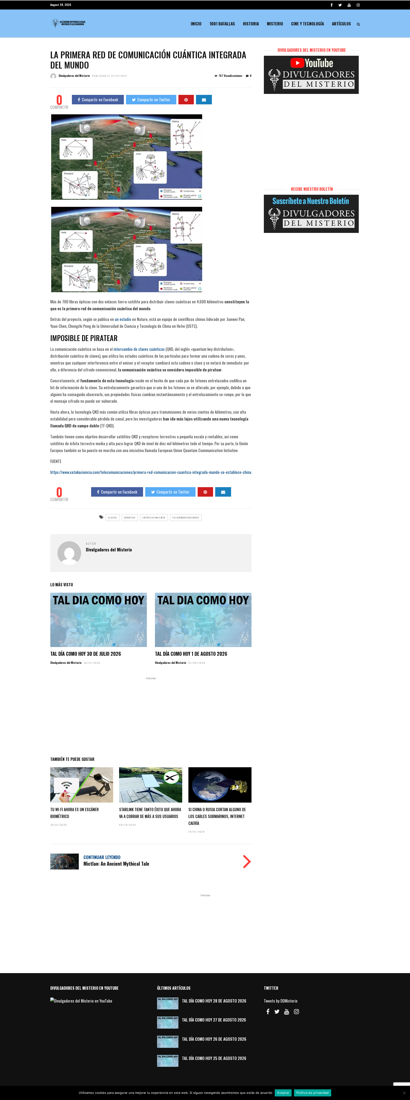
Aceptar (283, 1093)
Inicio (196, 24)
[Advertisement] (151, 716)
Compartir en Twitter (153, 99)
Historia (251, 24)
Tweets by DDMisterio (281, 1001)
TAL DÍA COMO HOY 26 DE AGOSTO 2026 (214, 1039)
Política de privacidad (312, 1093)
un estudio (123, 319)
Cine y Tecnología (307, 24)
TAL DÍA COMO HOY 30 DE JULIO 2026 (85, 653)
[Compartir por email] (204, 99)
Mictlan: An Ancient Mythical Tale (116, 863)
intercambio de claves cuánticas (139, 349)
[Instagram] (358, 4)
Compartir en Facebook (100, 99)
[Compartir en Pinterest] (186, 99)
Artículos (341, 24)
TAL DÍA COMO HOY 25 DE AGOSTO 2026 (214, 1058)
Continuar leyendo (102, 857)
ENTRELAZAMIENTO (154, 517)
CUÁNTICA (129, 517)
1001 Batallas (222, 24)
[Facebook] (268, 1011)
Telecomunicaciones (185, 517)
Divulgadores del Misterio (74, 76)
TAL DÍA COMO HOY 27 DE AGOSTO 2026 (214, 1020)
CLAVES (112, 517)
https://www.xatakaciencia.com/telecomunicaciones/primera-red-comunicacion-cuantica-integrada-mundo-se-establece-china (150, 472)
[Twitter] (277, 1011)
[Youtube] (349, 4)
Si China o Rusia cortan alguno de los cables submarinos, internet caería (217, 816)
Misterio (275, 24)
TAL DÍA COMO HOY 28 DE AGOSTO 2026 (214, 1001)
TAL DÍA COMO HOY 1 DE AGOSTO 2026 (191, 653)
